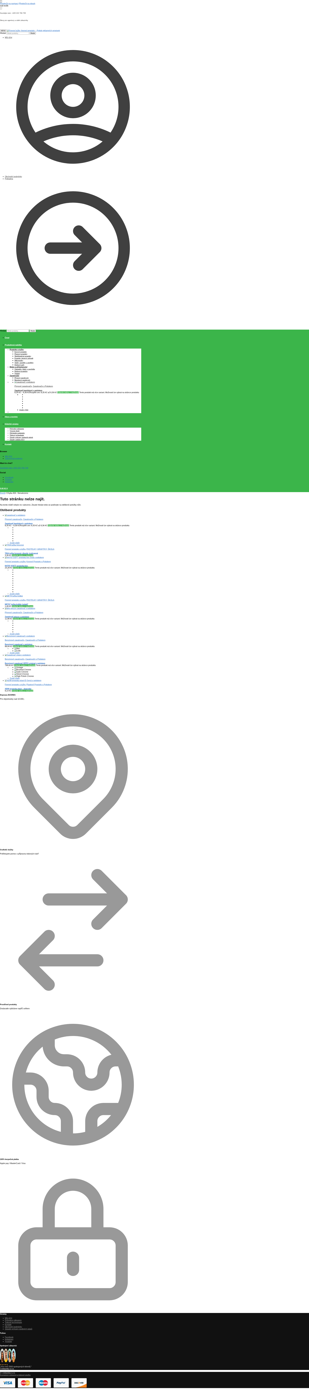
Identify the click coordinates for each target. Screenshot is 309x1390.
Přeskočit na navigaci (9, 4)
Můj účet (8, 37)
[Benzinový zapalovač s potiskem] (73, 636)
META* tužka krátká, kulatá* (16, 604)
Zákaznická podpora (13, 458)
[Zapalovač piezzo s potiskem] (73, 608)
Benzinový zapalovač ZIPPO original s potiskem (25, 663)
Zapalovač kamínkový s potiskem (28, 390)
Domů (2, 493)
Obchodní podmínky (13, 177)
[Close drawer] (1, 8)
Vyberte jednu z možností (68, 392)
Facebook (9, 477)
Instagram (9, 482)
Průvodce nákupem (13, 1320)
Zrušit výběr (23, 410)
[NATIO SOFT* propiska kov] (73, 557)
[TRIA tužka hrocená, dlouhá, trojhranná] (73, 545)
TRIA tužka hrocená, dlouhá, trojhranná (21, 553)
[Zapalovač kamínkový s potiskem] (77, 382)
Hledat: (3, 33)
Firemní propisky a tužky (15, 549)
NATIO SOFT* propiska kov (16, 566)
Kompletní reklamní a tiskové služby (15, 1375)
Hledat (32, 33)
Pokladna (9, 179)
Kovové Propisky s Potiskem (38, 562)
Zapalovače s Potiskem (43, 386)
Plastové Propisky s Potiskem (39, 685)
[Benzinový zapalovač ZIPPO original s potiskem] (73, 655)
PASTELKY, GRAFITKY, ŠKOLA (40, 549)
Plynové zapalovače (23, 386)
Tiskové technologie (13, 1322)
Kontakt (8, 1325)
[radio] (82, 395)
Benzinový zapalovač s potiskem (18, 644)
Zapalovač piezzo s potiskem (17, 617)
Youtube (8, 480)
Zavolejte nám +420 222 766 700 (14, 468)
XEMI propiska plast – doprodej (18, 689)
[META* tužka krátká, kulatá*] (73, 596)
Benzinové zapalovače (14, 640)
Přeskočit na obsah (27, 4)
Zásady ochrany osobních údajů (18, 1329)
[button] (4, 322)
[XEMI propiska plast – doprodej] (73, 680)
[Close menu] (1, 1)
